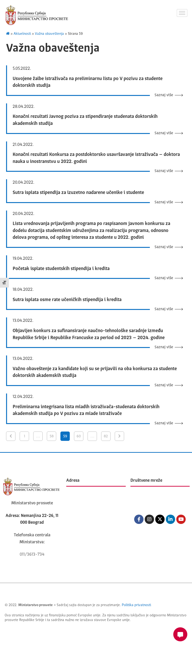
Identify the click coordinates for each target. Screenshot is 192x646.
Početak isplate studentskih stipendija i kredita (61, 269)
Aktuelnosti (22, 34)
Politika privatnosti (136, 605)
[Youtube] (181, 519)
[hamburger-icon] (182, 13)
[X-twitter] (160, 519)
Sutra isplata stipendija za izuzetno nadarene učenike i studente (78, 192)
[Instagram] (149, 519)
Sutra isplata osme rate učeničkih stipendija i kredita (67, 300)
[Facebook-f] (139, 519)
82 (106, 436)
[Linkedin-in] (170, 519)
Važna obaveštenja (49, 34)
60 (79, 436)
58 (52, 436)
